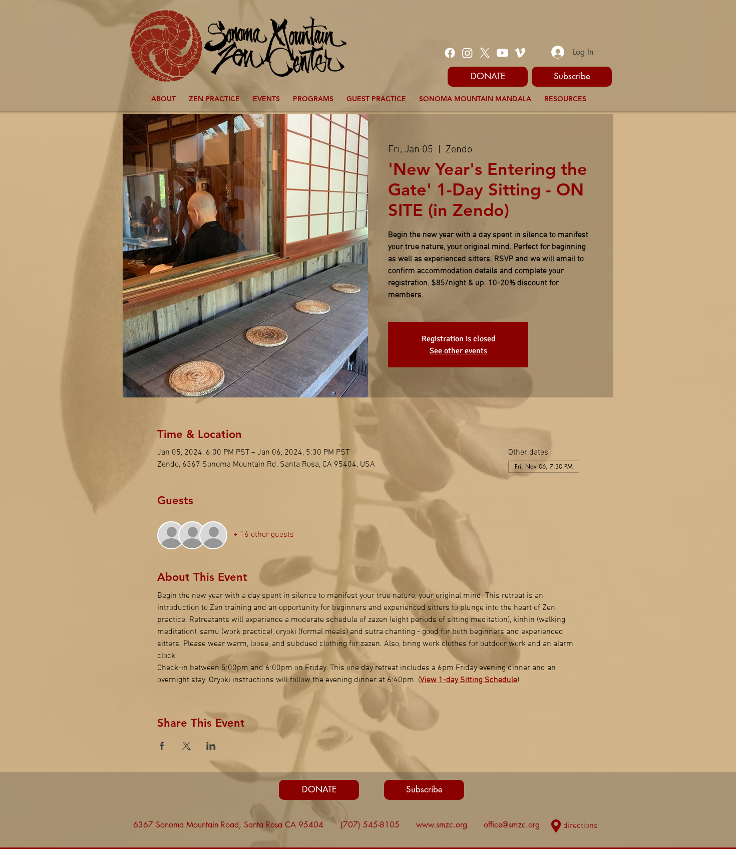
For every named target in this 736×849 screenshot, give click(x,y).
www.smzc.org (441, 824)
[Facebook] (450, 53)
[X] (485, 53)
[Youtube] (502, 53)
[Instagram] (467, 53)
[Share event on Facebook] (162, 746)
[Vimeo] (520, 53)
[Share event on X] (186, 746)
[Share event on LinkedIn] (211, 746)
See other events (458, 351)
